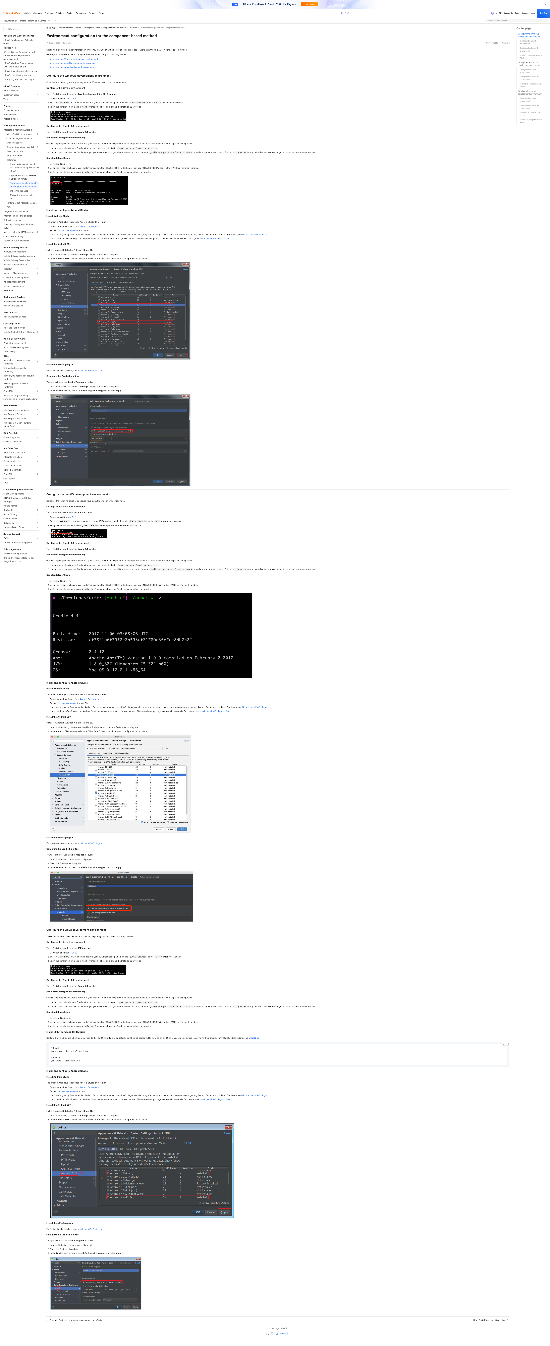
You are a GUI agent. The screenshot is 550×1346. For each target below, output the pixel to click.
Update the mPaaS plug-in (255, 234)
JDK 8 (73, 98)
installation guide (68, 230)
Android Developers (89, 226)
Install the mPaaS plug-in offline (215, 238)
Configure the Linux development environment (72, 66)
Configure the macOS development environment (73, 62)
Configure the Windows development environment (74, 58)
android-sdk (254, 1037)
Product (505, 43)
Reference (133, 27)
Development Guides (92, 27)
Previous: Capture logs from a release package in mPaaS (76, 1320)
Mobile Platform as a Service (33, 20)
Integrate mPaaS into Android (114, 27)
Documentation (10, 20)
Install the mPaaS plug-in (90, 370)
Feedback (282, 1333)
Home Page (51, 27)
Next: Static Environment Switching (489, 1320)
